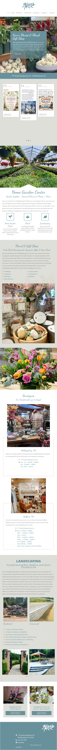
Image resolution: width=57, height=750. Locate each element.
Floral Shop (19, 13)
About (12, 13)
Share (13, 129)
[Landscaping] (45, 217)
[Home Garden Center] (10, 217)
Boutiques (44, 13)
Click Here (18, 54)
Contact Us (52, 13)
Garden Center (27, 13)
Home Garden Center (10, 224)
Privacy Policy (18, 747)
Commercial (34, 623)
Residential (7, 623)
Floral (27, 223)
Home (8, 13)
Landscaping (36, 13)
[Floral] (27, 217)
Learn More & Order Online (15, 713)
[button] (1, 45)
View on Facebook (7, 129)
